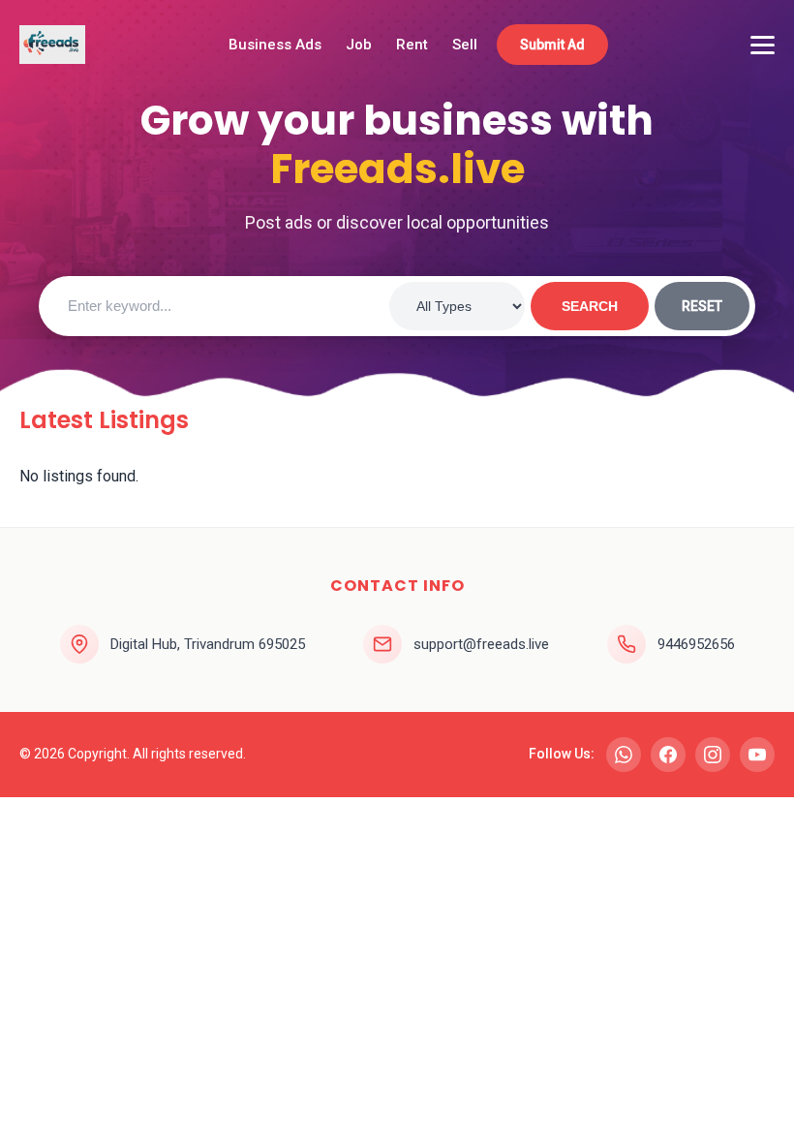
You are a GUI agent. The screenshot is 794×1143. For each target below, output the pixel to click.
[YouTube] (757, 754)
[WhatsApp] (623, 754)
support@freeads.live (481, 644)
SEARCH (590, 306)
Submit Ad (552, 44)
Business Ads (275, 44)
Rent (412, 44)
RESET (702, 306)
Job (359, 44)
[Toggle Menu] (762, 45)
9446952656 (696, 644)
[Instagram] (712, 754)
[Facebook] (668, 754)
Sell (464, 44)
